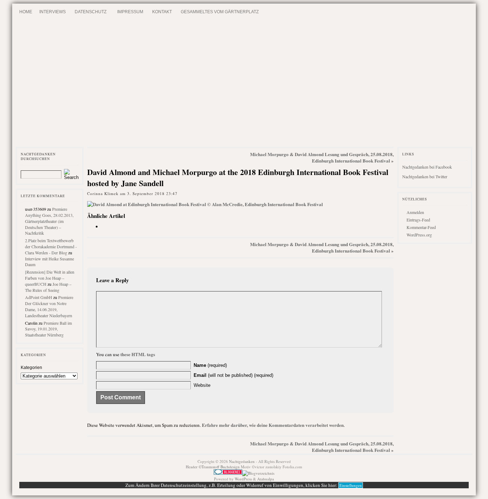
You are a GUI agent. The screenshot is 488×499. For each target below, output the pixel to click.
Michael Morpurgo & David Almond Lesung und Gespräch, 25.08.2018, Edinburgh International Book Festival (322, 157)
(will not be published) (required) (233, 375)
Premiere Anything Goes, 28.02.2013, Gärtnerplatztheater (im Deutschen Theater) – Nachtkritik (49, 221)
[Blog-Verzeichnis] (228, 473)
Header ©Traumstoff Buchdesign (213, 466)
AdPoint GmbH (38, 297)
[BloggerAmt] (258, 473)
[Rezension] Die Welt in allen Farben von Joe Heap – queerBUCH (49, 278)
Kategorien (31, 367)
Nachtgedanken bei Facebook (427, 167)
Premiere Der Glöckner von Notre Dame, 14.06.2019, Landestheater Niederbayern (49, 306)
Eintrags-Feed (418, 220)
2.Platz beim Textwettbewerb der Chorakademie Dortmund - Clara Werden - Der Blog (51, 246)
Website (202, 385)
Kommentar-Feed (421, 227)
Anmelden (415, 212)
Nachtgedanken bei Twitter (424, 176)
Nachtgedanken (242, 461)
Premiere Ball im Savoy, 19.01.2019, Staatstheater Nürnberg (48, 329)
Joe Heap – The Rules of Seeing (48, 287)
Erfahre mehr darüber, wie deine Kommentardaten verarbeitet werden (273, 424)
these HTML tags (137, 354)
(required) (210, 365)
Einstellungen (350, 485)
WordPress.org (419, 235)
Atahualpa (265, 478)
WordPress (243, 478)
